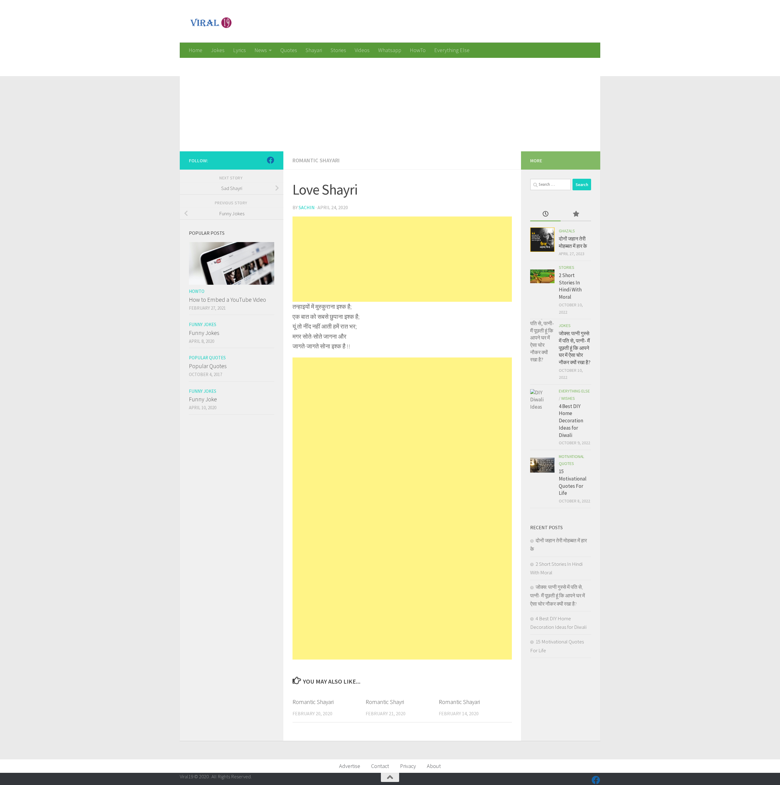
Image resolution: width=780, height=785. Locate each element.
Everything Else (452, 50)
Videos (362, 50)
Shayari (314, 50)
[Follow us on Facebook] (270, 160)
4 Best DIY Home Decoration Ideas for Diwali (571, 420)
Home (195, 50)
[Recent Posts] (545, 214)
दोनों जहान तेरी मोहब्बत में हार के (573, 242)
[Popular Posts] (576, 214)
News (260, 50)
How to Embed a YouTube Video (227, 299)
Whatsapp (389, 50)
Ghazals (567, 231)
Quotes (288, 50)
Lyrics (239, 50)
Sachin (307, 207)
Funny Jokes (202, 324)
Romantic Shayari (316, 160)
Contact (380, 765)
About (434, 765)
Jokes (218, 50)
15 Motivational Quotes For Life (573, 482)
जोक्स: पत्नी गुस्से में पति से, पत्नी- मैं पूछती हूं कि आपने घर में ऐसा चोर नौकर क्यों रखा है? (574, 348)
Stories (338, 50)
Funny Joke (203, 399)
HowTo (418, 50)
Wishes (568, 398)
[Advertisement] (362, 100)
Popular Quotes (207, 358)
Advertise (349, 765)
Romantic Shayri (385, 702)
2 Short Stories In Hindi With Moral (570, 286)
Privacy (408, 765)
